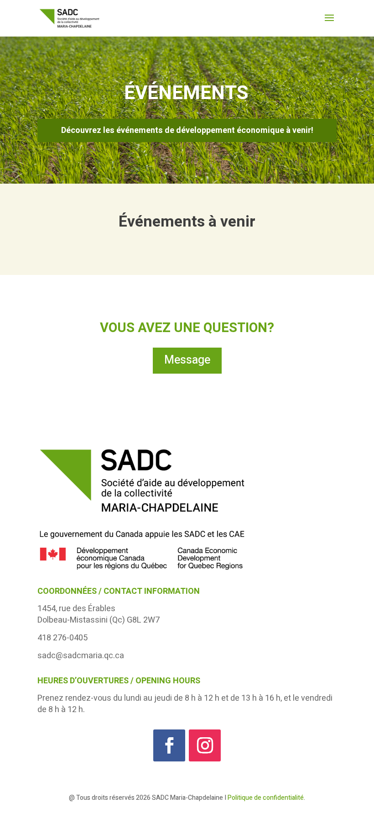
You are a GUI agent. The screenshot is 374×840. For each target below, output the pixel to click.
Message (187, 360)
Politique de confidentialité (266, 798)
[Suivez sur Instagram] (205, 745)
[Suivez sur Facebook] (169, 745)
